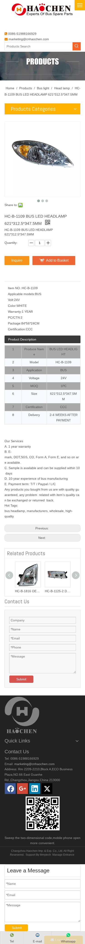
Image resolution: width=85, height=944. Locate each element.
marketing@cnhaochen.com (29, 39)
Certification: (17, 329)
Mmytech (45, 854)
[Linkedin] (34, 788)
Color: (12, 306)
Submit (21, 679)
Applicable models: (21, 294)
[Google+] (22, 788)
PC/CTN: (14, 317)
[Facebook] (10, 788)
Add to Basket (57, 260)
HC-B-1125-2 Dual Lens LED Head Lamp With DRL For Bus (56, 591)
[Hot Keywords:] (77, 46)
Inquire (16, 260)
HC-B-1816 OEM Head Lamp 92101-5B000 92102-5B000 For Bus (26, 591)
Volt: (11, 300)
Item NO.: (15, 288)
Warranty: (15, 311)
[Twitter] (46, 788)
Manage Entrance (63, 854)
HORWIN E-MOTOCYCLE (20, 861)
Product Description (22, 339)
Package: (14, 323)
